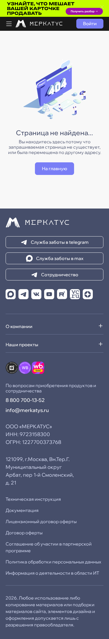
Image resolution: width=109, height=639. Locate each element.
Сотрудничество (59, 274)
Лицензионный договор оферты (41, 521)
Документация (22, 510)
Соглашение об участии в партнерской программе (49, 547)
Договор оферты (24, 532)
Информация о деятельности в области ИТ (52, 573)
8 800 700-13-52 (25, 400)
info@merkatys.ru (27, 410)
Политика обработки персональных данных (53, 562)
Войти (90, 23)
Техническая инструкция (33, 499)
